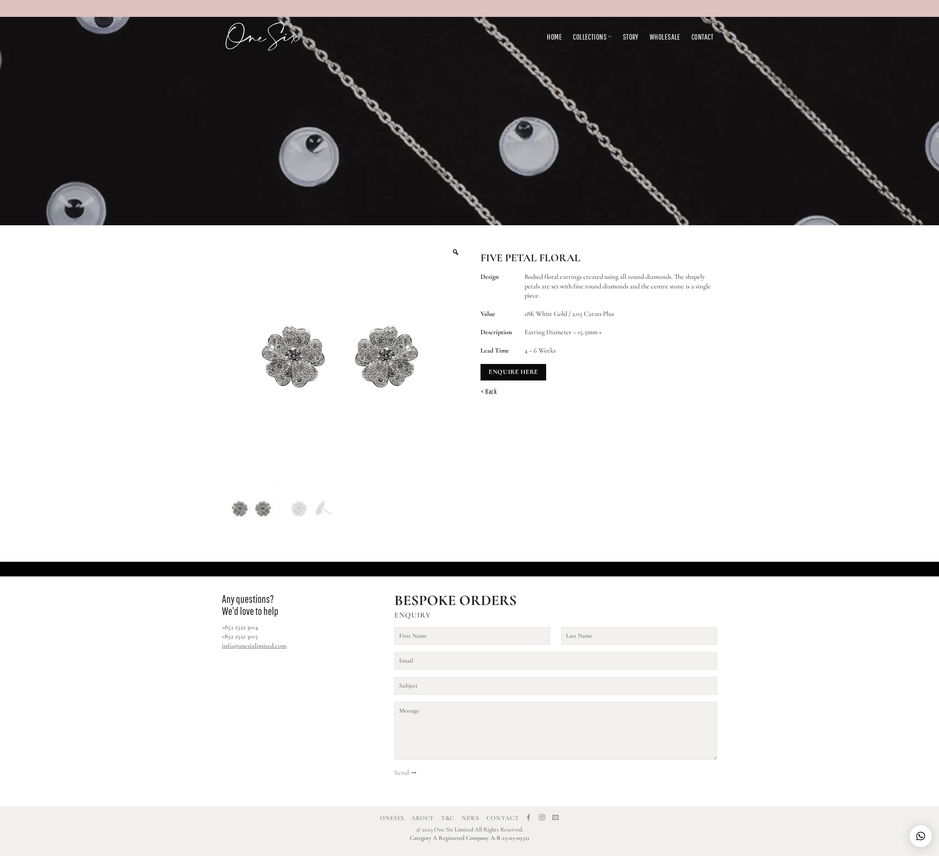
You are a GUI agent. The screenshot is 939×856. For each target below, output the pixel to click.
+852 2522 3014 (240, 627)
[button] (921, 836)
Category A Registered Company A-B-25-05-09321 (470, 838)
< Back (489, 391)
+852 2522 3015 (240, 636)
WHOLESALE (665, 36)
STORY (631, 36)
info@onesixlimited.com (254, 646)
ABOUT (422, 818)
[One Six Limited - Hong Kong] (281, 36)
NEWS (470, 818)
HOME (554, 36)
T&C (448, 818)
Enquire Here (513, 372)
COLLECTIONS (590, 36)
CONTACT (702, 36)
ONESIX (392, 818)
